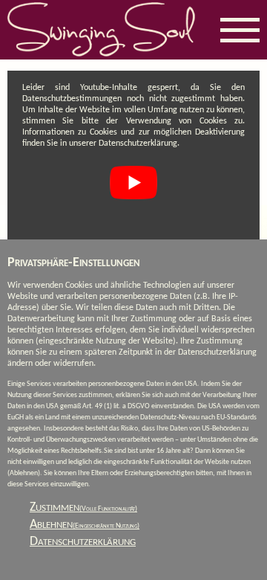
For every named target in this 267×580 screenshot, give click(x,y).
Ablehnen (84, 525)
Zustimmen (83, 507)
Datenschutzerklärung (83, 542)
